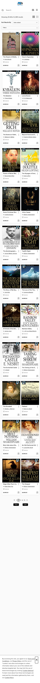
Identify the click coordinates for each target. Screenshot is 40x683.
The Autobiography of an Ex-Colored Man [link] (10, 251)
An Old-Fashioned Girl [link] (29, 445)
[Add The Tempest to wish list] (37, 492)
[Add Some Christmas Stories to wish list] (18, 221)
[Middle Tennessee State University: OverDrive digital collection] (20, 4)
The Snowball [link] (7, 406)
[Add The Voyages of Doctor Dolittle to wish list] (37, 182)
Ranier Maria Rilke (9, 176)
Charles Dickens (9, 214)
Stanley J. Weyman (10, 409)
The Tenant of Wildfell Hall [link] (10, 57)
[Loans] (33, 10)
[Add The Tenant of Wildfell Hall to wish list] (18, 65)
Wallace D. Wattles (9, 137)
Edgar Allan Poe (9, 486)
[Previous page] (14, 500)
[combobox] (16, 10)
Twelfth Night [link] (26, 251)
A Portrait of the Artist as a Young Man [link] (10, 329)
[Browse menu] (37, 10)
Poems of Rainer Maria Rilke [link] (10, 173)
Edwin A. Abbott (28, 409)
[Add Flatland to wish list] (37, 415)
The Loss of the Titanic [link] (29, 290)
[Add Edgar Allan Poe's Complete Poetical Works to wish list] (18, 492)
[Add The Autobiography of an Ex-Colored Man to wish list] (18, 260)
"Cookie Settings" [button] (28, 671)
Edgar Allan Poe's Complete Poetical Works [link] (10, 484)
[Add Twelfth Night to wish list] (37, 260)
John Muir (7, 292)
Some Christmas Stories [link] (10, 212)
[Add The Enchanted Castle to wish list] (18, 376)
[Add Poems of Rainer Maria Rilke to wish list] (18, 182)
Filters (5, 27)
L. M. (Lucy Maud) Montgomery (30, 331)
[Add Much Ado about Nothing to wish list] (18, 454)
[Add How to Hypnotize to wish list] (37, 65)
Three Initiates (8, 98)
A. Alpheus (26, 59)
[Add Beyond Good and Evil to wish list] (37, 143)
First (16, 504)
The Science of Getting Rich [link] (10, 135)
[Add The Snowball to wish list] (18, 415)
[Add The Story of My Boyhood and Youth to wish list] (18, 298)
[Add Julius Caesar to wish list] (37, 221)
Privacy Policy (17, 661)
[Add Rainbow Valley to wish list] (37, 337)
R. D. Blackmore (28, 98)
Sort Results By (6, 22)
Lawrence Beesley (28, 292)
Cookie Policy (9, 678)
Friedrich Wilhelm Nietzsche (30, 137)
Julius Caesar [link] (26, 212)
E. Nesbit (7, 370)
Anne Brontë (8, 59)
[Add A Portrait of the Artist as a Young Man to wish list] (18, 337)
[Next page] (27, 500)
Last (25, 504)
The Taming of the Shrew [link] (29, 368)
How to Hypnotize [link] (27, 57)
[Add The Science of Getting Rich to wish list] (18, 143)
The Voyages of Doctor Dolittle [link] (29, 173)
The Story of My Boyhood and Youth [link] (10, 290)
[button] (33, 17)
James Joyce (8, 331)
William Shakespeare (29, 214)
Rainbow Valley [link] (27, 329)
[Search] (2, 10)
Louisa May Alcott (28, 447)
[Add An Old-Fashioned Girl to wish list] (37, 454)
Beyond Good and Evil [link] (29, 135)
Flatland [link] (24, 406)
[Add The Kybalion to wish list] (18, 104)
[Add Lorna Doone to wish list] (37, 104)
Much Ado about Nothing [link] (10, 445)
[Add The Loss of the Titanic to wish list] (37, 298)
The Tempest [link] (26, 484)
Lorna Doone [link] (26, 96)
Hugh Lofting (27, 176)
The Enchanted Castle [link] (10, 368)
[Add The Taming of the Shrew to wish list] (37, 376)
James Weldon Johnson (11, 253)
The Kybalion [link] (7, 96)
